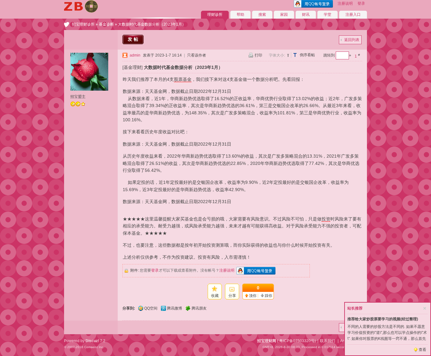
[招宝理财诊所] (81, 11)
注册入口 (353, 14)
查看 (422, 349)
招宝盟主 (78, 96)
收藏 (215, 295)
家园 (284, 14)
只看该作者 (196, 55)
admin (135, 55)
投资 (326, 218)
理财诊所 (214, 14)
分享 (232, 295)
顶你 (253, 295)
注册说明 (345, 3)
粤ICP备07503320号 (297, 341)
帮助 (240, 14)
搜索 (262, 14)
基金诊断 (106, 24)
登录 (361, 3)
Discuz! (92, 341)
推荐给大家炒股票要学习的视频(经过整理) (382, 319)
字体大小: (277, 55)
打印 (258, 55)
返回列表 (351, 40)
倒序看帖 (307, 55)
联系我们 (327, 341)
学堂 (327, 14)
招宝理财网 (266, 341)
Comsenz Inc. (94, 347)
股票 (178, 79)
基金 (187, 79)
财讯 (306, 14)
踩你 (268, 295)
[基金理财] (132, 67)
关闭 (425, 308)
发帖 (134, 39)
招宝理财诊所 (83, 24)
